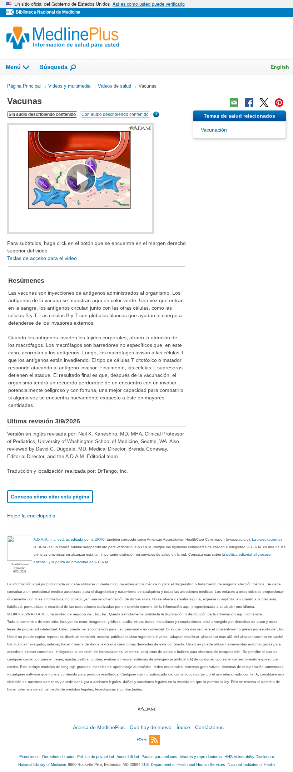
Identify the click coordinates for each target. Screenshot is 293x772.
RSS (141, 740)
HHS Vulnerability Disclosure (249, 756)
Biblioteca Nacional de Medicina (48, 12)
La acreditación (264, 539)
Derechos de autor (58, 756)
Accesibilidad (127, 756)
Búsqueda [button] (53, 67)
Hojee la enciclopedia (31, 515)
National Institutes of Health (251, 764)
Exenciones (29, 756)
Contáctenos (209, 727)
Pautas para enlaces (159, 756)
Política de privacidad (95, 756)
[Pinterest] (279, 102)
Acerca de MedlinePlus (99, 727)
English (279, 67)
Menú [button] (13, 67)
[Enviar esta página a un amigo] (234, 102)
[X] (264, 102)
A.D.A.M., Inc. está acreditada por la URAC (69, 539)
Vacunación (214, 130)
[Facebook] (249, 102)
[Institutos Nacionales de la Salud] (11, 12)
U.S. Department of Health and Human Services (183, 764)
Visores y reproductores (201, 756)
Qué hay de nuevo (151, 727)
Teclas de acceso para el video (42, 258)
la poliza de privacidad (69, 562)
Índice (183, 727)
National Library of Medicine (42, 764)
